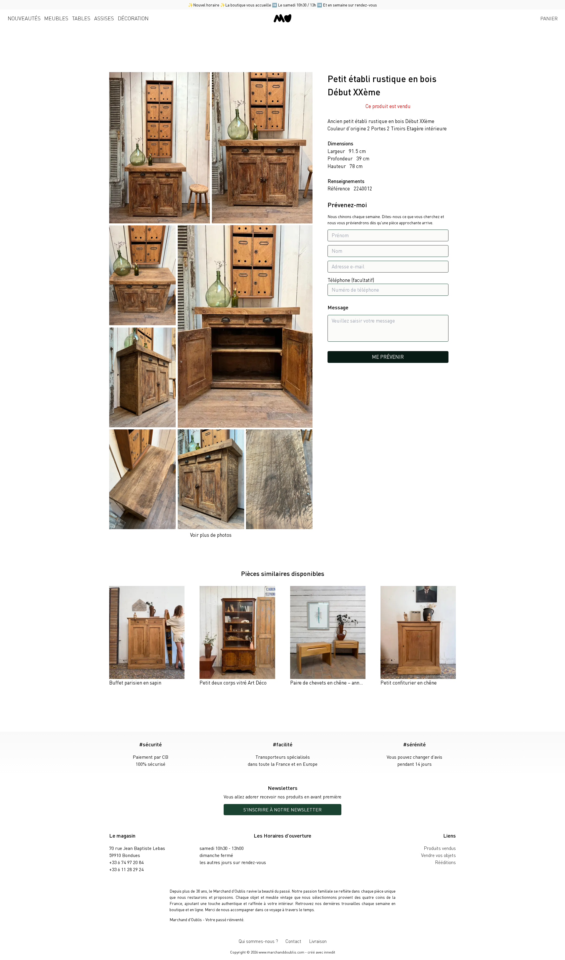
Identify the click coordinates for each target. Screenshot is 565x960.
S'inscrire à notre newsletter (282, 809)
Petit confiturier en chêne (408, 682)
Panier (549, 18)
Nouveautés (24, 18)
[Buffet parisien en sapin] (147, 636)
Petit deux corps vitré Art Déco (233, 682)
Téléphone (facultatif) (351, 280)
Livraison (318, 941)
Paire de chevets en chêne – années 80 (331, 682)
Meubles (56, 18)
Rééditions (445, 862)
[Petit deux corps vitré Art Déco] (237, 636)
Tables (81, 18)
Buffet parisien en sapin (135, 682)
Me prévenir (388, 356)
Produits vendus (440, 848)
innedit (329, 952)
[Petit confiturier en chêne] (418, 636)
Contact (293, 941)
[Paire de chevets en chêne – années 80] (327, 636)
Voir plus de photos (211, 535)
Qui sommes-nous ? (258, 941)
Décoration (133, 18)
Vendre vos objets (438, 855)
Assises (104, 18)
